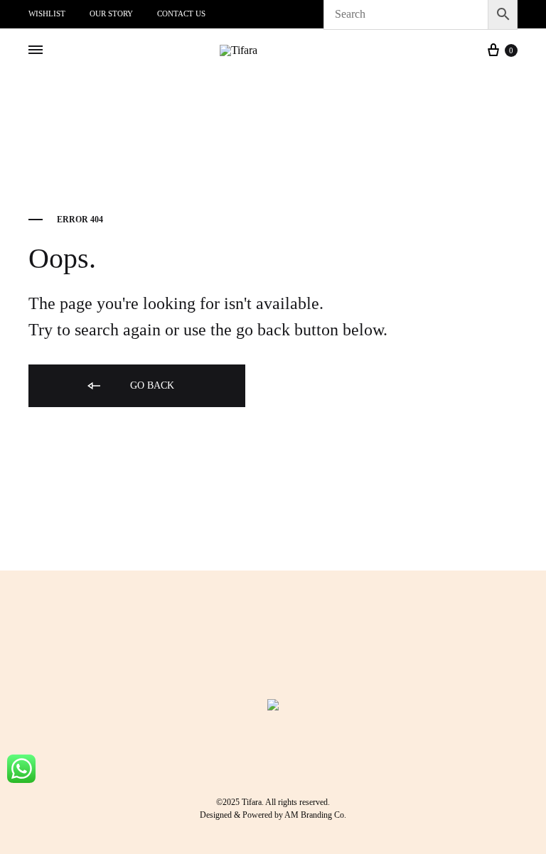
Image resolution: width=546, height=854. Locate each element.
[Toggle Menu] (35, 50)
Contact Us (181, 13)
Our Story (111, 13)
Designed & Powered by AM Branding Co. (273, 815)
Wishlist (46, 13)
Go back (150, 385)
